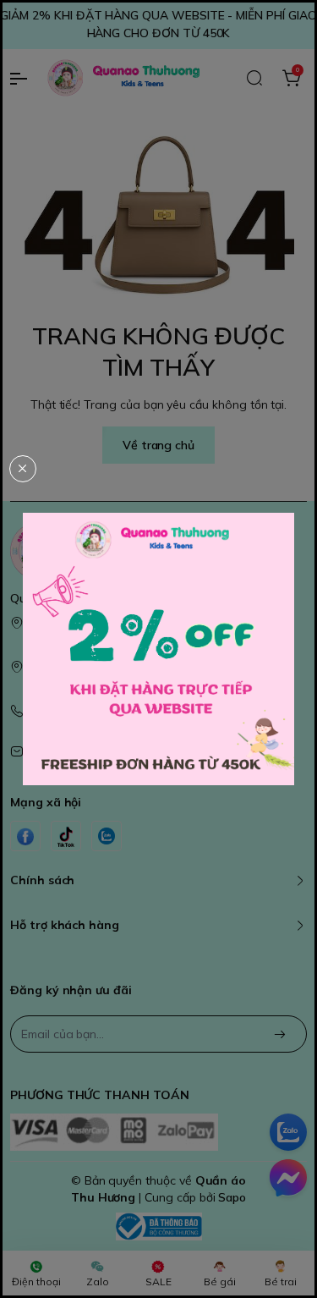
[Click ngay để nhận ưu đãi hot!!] (158, 649)
